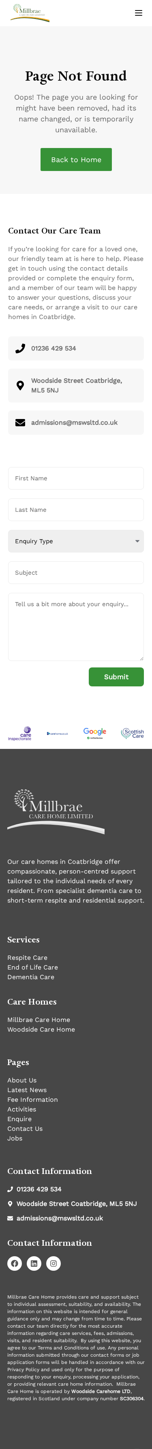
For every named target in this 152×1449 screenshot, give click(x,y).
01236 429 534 (53, 348)
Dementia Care (30, 977)
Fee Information (32, 1099)
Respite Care (27, 957)
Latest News (27, 1090)
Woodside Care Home (41, 1029)
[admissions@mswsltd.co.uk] (20, 422)
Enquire (19, 1119)
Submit (116, 677)
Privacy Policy (23, 1369)
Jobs (14, 1138)
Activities (21, 1109)
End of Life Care (32, 967)
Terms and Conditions (63, 1348)
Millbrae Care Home (38, 1020)
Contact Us (25, 1128)
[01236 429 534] (20, 348)
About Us (21, 1080)
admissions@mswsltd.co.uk (74, 422)
